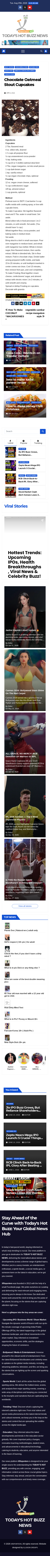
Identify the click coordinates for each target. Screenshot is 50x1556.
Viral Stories (15, 506)
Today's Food (9, 74)
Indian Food (36, 372)
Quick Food (9, 70)
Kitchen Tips (34, 67)
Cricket (22, 475)
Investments (33, 345)
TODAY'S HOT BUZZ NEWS (25, 36)
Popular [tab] (23, 443)
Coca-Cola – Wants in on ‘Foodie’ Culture (23, 354)
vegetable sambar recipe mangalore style (35, 313)
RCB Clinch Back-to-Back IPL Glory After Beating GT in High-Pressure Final (25, 1165)
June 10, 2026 (14, 1142)
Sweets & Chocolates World (25, 70)
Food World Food (21, 67)
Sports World (32, 475)
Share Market (24, 488)
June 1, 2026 (14, 1170)
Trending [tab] (38, 443)
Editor (27, 1115)
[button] (41, 51)
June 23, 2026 (14, 1115)
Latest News (11, 349)
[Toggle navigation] (23, 51)
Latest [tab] (10, 443)
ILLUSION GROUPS (30, 1548)
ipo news (22, 449)
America (9, 345)
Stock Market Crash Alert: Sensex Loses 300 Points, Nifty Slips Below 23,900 (24, 1193)
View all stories (25, 906)
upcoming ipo (23, 462)
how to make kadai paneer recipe (19, 381)
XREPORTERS (16, 1544)
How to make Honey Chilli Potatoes (24, 407)
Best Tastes (9, 67)
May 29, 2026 (14, 1197)
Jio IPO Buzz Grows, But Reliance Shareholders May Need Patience (23, 1110)
